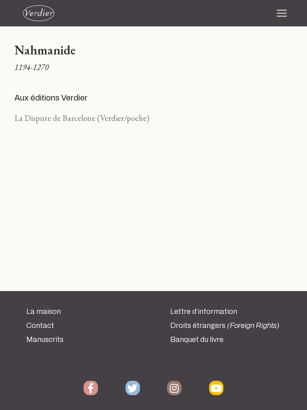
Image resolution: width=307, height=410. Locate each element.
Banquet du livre (196, 340)
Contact (40, 326)
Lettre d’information (203, 312)
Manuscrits (45, 340)
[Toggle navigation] (282, 13)
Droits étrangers (224, 326)
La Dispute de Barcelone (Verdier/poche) (82, 118)
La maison (43, 312)
